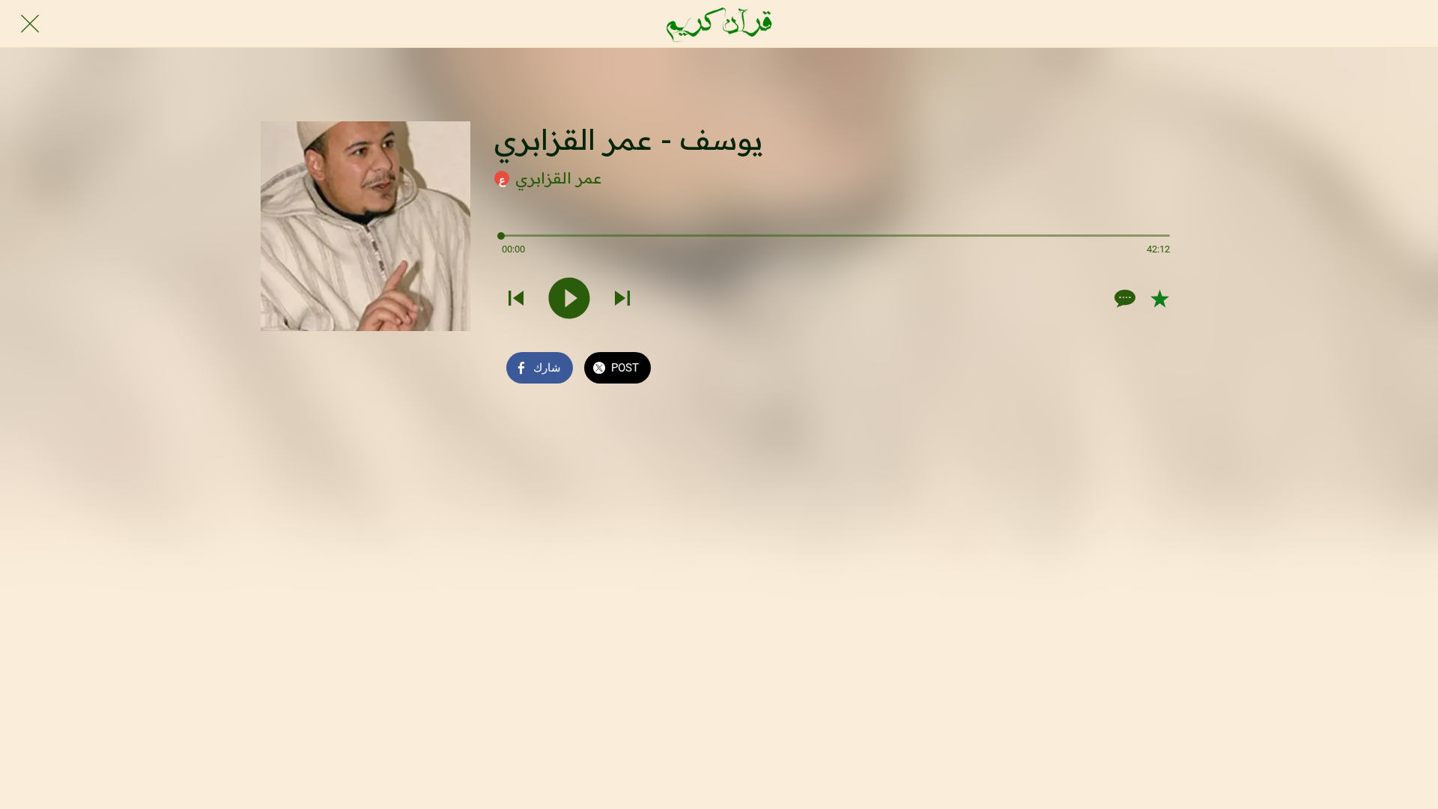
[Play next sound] (622, 298)
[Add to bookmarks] (1159, 298)
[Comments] (1123, 298)
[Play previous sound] (516, 298)
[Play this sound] (569, 298)
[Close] (30, 24)
